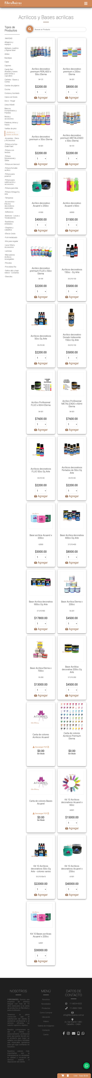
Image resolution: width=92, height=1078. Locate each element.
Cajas (7, 62)
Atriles (7, 54)
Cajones (8, 66)
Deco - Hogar (10, 101)
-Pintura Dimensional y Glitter (10, 158)
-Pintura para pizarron (10, 175)
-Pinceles (8, 263)
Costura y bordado (12, 93)
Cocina (7, 89)
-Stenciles (8, 276)
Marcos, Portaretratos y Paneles (11, 110)
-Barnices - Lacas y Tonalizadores (12, 217)
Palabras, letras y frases (11, 124)
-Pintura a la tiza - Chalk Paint (11, 145)
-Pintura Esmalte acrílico (11, 169)
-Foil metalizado (11, 237)
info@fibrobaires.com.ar (73, 1015)
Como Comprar (46, 1013)
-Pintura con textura (9, 151)
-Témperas (9, 198)
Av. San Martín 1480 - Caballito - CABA (74, 1023)
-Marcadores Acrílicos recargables (10, 257)
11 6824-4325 (76, 1003)
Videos (46, 1021)
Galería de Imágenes (46, 1026)
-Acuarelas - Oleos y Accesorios (12, 139)
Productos (46, 1008)
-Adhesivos (9, 212)
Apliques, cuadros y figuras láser (12, 49)
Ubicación (46, 1017)
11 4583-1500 (76, 1008)
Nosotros (46, 999)
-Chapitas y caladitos (9, 229)
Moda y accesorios (9, 118)
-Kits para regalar (11, 241)
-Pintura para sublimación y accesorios (10, 182)
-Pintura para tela (11, 188)
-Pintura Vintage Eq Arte (12, 193)
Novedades (46, 1004)
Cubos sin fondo (11, 97)
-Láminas (8, 251)
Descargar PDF (41, 747)
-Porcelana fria (10, 267)
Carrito (46, 1034)
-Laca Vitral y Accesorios (10, 246)
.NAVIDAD (8, 38)
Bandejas (8, 58)
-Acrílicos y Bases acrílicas (12, 133)
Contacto (46, 1030)
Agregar (42, 97)
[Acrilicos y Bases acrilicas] (41, 52)
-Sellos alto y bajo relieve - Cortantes (12, 272)
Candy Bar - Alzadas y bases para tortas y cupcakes (11, 72)
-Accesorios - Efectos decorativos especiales (10, 205)
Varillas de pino (10, 128)
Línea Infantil (9, 105)
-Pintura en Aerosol (12, 164)
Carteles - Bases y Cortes (12, 81)
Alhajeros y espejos (9, 43)
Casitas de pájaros (12, 86)
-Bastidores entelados (9, 223)
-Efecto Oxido (10, 234)
